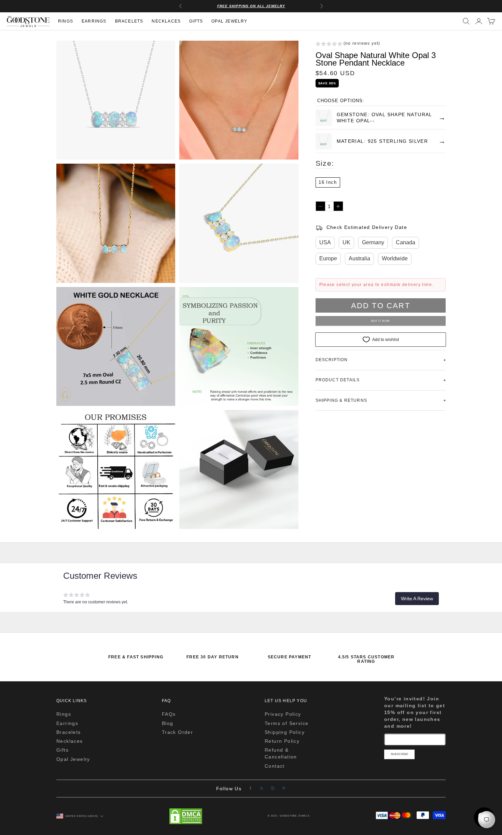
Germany (373, 243)
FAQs (169, 714)
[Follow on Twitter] (262, 788)
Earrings (94, 21)
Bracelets (129, 21)
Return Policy (282, 741)
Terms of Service (286, 723)
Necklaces (166, 21)
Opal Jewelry (229, 21)
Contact (275, 766)
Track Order (177, 732)
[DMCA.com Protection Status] (186, 816)
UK (346, 243)
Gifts (196, 21)
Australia (359, 259)
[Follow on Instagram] (272, 788)
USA (325, 243)
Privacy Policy (283, 714)
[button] (348, 44)
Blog (167, 723)
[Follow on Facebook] (250, 788)
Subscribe (399, 754)
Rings (65, 21)
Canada (405, 243)
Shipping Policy (285, 732)
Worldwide (395, 259)
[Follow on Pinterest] (284, 788)
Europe (328, 259)
